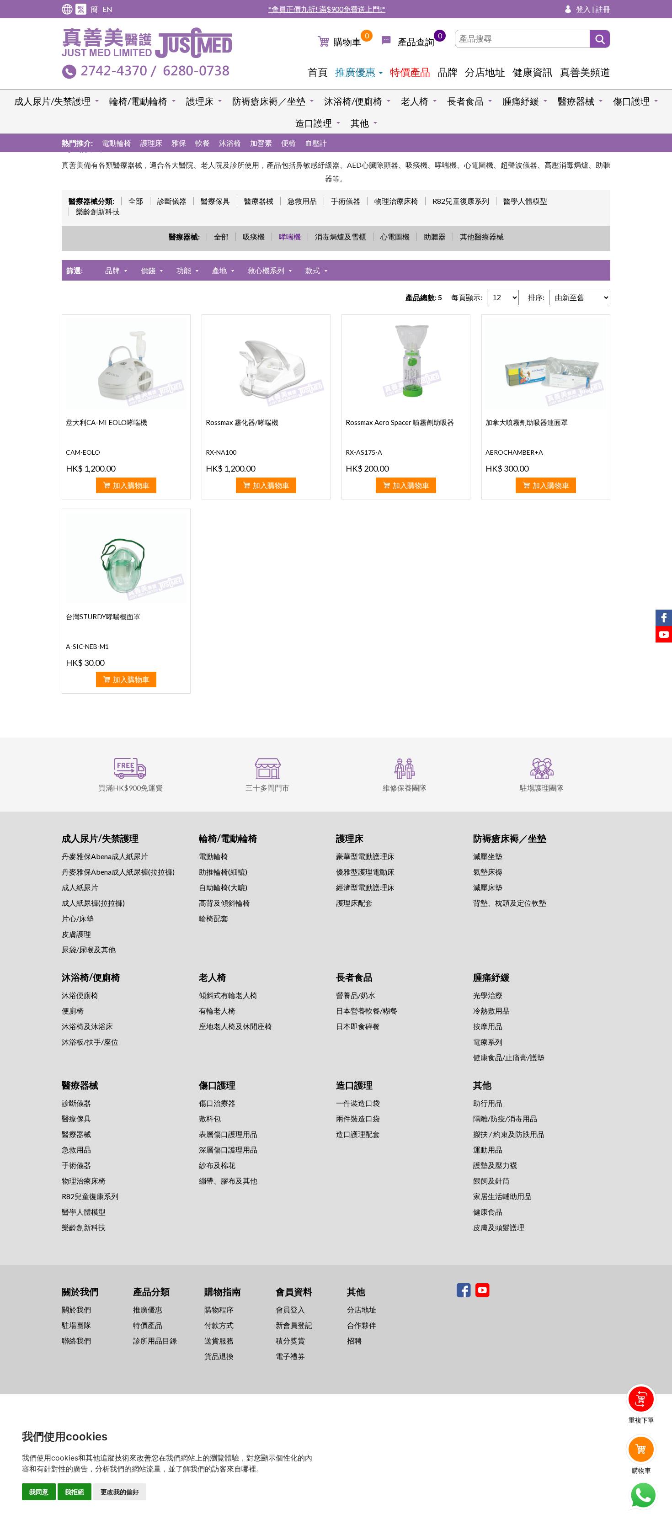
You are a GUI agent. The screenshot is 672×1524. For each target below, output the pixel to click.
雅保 (178, 142)
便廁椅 (73, 1010)
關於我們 (76, 1309)
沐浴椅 (230, 142)
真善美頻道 (585, 72)
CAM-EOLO (83, 452)
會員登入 (290, 1309)
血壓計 (316, 142)
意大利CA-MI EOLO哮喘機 (106, 422)
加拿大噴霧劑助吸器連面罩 (526, 422)
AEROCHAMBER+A (514, 452)
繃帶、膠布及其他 (228, 1180)
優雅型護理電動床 (365, 871)
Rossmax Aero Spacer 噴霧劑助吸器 (400, 422)
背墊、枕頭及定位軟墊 (509, 902)
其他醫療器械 (482, 236)
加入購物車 (131, 485)
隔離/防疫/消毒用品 (505, 1118)
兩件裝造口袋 (358, 1118)
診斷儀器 (172, 200)
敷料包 (210, 1118)
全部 (135, 200)
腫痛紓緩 (520, 101)
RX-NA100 (221, 452)
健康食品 (487, 1211)
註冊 (603, 9)
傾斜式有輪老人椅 (228, 995)
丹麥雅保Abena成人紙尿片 (105, 856)
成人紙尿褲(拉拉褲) (93, 902)
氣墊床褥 (487, 871)
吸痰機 (254, 236)
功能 (183, 270)
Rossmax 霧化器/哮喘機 (242, 422)
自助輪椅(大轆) (223, 887)
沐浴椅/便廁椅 (353, 101)
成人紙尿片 (80, 887)
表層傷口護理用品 (228, 1134)
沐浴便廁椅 (80, 995)
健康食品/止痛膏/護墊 (508, 1057)
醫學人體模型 (525, 200)
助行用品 (487, 1103)
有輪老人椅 (217, 1010)
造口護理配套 (358, 1134)
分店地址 (485, 72)
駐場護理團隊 (542, 787)
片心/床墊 (78, 918)
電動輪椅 (116, 142)
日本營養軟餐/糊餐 (366, 1010)
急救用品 (302, 200)
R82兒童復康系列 (460, 200)
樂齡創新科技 (98, 211)
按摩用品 (487, 1026)
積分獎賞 (290, 1340)
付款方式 (219, 1325)
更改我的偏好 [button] (120, 1492)
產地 (219, 270)
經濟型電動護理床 (365, 887)
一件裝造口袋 (358, 1103)
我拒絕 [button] (74, 1492)
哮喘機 (290, 236)
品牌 (447, 72)
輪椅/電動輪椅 (138, 101)
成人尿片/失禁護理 (52, 101)
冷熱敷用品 (491, 1010)
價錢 (148, 270)
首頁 (318, 72)
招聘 (354, 1340)
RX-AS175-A (364, 452)
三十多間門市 (267, 787)
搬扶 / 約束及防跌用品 (508, 1134)
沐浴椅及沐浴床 (87, 1026)
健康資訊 (532, 72)
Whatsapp (643, 1495)
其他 (360, 122)
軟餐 (202, 142)
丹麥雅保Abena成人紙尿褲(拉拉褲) (118, 871)
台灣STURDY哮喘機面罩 (103, 616)
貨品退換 (219, 1356)
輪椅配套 (213, 918)
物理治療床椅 (396, 200)
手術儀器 (345, 200)
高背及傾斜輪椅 (224, 902)
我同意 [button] (38, 1492)
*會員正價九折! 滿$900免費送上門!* (326, 9)
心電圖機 (395, 236)
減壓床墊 (487, 887)
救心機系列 (266, 270)
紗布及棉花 (217, 1165)
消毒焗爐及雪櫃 (340, 236)
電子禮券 (290, 1356)
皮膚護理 (76, 933)
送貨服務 (219, 1340)
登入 (583, 9)
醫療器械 (576, 101)
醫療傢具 (215, 200)
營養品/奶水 (355, 995)
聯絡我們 (76, 1340)
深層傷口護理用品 (228, 1149)
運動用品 (487, 1149)
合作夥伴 (361, 1325)
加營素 (261, 142)
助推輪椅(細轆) (223, 871)
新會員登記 (294, 1325)
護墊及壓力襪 (495, 1165)
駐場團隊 (76, 1325)
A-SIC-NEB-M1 (87, 646)
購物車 (347, 41)
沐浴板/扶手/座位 (90, 1041)
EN (107, 9)
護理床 (199, 101)
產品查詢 (416, 41)
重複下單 (641, 1420)
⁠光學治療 (487, 995)
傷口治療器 (217, 1103)
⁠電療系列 (487, 1041)
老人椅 (414, 101)
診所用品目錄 (155, 1340)
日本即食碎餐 (358, 1026)
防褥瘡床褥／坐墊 (268, 101)
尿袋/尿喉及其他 (89, 949)
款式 (312, 270)
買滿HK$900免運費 (130, 787)
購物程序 (219, 1309)
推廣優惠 (355, 72)
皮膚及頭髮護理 (498, 1227)
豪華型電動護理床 (365, 856)
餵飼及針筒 (491, 1180)
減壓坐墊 (487, 856)
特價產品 (410, 72)
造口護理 (313, 122)
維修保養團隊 (405, 787)
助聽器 (435, 236)
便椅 (288, 142)
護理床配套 (354, 902)
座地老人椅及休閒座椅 (235, 1026)
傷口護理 (631, 101)
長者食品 (465, 101)
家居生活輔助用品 (502, 1196)
